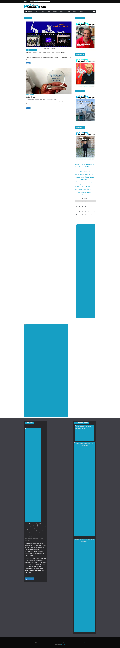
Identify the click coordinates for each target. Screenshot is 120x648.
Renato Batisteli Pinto (36, 99)
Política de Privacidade (73, 641)
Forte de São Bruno (88, 174)
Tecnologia (77, 194)
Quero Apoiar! (29, 579)
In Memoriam (79, 182)
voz (90, 194)
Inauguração (77, 179)
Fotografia (77, 177)
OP (78, 186)
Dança (91, 166)
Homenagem (89, 177)
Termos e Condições (82, 641)
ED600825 (79, 171)
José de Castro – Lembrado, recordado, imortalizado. (45, 53)
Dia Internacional (78, 169)
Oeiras (90, 184)
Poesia (77, 192)
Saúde (49, 11)
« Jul (85, 221)
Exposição (81, 174)
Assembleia (48, 99)
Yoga (92, 194)
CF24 (94, 164)
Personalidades (85, 189)
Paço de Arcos (85, 186)
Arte (80, 164)
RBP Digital (63, 644)
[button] (33, 11)
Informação (84, 179)
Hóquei (52, 99)
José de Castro (46, 54)
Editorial (85, 171)
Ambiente (68, 11)
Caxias (88, 164)
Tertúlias (32, 94)
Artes (27, 50)
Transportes (87, 194)
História (82, 177)
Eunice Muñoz (90, 171)
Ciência (43, 11)
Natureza (87, 184)
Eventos (74, 11)
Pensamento (77, 189)
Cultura (37, 11)
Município (79, 184)
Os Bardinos (30, 97)
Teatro (54, 54)
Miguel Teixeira (34, 54)
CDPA (91, 164)
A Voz (81, 11)
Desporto (55, 11)
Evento (76, 174)
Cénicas (31, 50)
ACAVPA (77, 164)
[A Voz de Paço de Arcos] (25, 11)
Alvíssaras (36, 1)
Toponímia (82, 194)
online (76, 186)
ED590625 (85, 169)
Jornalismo (85, 182)
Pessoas (61, 11)
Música (83, 184)
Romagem (51, 54)
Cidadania (77, 166)
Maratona (76, 184)
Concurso (81, 166)
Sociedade (30, 11)
